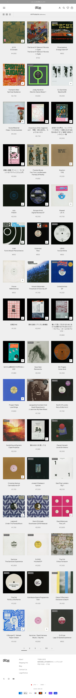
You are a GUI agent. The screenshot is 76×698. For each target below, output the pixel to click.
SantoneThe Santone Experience (14, 560)
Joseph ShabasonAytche (38, 484)
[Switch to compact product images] (10, 14)
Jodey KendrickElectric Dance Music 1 (38, 91)
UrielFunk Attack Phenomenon (13, 249)
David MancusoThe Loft (62, 522)
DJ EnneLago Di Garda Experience (62, 636)
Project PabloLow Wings (14, 406)
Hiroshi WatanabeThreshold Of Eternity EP (38, 287)
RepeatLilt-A (62, 211)
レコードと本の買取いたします (38, 2)
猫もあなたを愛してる (38, 445)
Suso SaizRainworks (38, 368)
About (21, 659)
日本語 (42, 684)
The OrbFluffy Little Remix (14, 598)
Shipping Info (23, 663)
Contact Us (23, 670)
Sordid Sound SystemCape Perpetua (14, 446)
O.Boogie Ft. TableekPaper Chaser (14, 636)
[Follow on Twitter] (4, 679)
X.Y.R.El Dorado (13, 48)
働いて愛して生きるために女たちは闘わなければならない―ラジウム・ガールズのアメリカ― (62, 328)
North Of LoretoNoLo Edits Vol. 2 (62, 406)
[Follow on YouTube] (13, 679)
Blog (20, 666)
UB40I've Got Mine (62, 249)
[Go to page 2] (52, 648)
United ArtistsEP (62, 287)
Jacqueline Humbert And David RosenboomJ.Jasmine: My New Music (38, 407)
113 (46, 648)
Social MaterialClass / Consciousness (14, 129)
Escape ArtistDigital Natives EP (38, 211)
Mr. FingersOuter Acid (62, 368)
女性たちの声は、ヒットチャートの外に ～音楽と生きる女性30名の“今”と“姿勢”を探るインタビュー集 (62, 131)
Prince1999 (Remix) (14, 287)
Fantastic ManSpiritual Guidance (13, 91)
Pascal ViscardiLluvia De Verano (62, 446)
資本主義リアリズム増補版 (38, 325)
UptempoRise (38, 249)
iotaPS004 (13, 211)
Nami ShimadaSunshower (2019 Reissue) (38, 522)
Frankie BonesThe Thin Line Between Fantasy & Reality (38, 172)
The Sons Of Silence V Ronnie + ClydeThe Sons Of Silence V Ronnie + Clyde (38, 50)
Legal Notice (23, 673)
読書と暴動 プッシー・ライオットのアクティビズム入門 (13, 171)
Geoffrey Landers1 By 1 (62, 484)
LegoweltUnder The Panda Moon (13, 522)
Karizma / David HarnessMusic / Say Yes (38, 636)
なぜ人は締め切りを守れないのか (14, 368)
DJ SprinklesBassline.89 (62, 91)
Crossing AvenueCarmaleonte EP (14, 484)
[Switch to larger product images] (3, 14)
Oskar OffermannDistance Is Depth (62, 598)
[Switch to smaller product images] (7, 14)
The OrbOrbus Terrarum (62, 560)
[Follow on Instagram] (9, 679)
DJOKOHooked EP (38, 560)
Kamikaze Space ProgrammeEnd (37, 598)
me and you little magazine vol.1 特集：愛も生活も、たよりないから (38, 130)
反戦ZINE (13, 325)
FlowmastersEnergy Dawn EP (62, 48)
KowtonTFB (62, 171)
